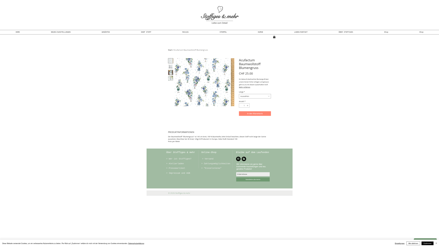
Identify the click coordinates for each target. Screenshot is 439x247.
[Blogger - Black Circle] (244, 159)
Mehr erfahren (244, 87)
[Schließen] (436, 243)
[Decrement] (240, 105)
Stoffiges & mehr (219, 16)
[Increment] (247, 105)
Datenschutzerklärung (136, 243)
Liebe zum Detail (220, 22)
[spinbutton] (244, 105)
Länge (242, 92)
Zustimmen (427, 243)
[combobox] (255, 96)
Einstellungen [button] (400, 243)
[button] (105, 32)
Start (170, 50)
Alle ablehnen (413, 243)
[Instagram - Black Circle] (238, 159)
